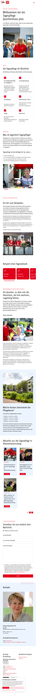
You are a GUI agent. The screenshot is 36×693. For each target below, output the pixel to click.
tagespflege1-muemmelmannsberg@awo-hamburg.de (16, 642)
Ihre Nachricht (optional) (7, 545)
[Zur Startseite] (5, 2)
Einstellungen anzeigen (19, 687)
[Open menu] (34, 3)
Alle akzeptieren (5, 687)
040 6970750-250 (9, 640)
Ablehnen (12, 687)
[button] (4, 189)
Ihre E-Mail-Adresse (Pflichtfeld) (9, 540)
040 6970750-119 (9, 666)
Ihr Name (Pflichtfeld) (7, 535)
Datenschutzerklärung (21, 572)
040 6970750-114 (10, 667)
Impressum (21, 658)
